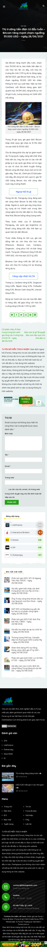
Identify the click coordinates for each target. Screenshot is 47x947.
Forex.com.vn (23, 924)
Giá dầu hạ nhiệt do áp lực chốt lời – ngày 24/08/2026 (26, 630)
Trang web (9, 478)
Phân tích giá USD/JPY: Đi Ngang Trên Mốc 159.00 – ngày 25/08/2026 (26, 580)
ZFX (5, 741)
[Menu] (4, 6)
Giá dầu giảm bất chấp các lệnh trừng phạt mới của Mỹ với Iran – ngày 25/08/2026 (25, 590)
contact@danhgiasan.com (25, 885)
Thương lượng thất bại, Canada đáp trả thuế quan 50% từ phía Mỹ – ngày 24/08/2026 (26, 639)
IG (5, 758)
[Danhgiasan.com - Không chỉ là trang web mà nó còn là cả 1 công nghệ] (23, 6)
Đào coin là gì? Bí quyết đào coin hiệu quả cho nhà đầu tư (34, 335)
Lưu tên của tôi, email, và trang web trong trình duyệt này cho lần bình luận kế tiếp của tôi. (23, 493)
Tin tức (23, 26)
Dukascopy (8, 749)
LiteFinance (8, 745)
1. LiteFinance (16, 525)
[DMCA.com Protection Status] (9, 726)
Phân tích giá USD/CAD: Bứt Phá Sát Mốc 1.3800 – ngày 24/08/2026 (25, 621)
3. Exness (14, 540)
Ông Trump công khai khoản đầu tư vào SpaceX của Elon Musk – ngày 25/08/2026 (27, 601)
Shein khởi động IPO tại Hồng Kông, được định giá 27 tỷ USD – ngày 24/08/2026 (25, 650)
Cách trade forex (32, 919)
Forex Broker (8, 919)
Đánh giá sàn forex (34, 916)
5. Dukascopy (16, 555)
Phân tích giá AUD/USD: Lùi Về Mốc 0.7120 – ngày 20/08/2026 (27, 659)
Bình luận (9, 434)
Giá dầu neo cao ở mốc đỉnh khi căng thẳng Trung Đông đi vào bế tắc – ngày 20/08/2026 (26, 668)
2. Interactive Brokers (20, 532)
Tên (7, 455)
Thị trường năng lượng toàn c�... (29, 773)
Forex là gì (19, 919)
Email (8, 466)
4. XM (12, 547)
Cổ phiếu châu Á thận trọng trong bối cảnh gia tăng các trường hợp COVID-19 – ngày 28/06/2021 (12, 335)
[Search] (43, 6)
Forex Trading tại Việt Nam (29, 922)
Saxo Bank (8, 754)
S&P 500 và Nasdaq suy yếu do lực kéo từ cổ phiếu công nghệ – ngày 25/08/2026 (25, 611)
